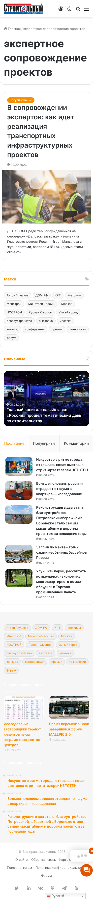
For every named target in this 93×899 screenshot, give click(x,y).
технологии (77, 329)
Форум (46, 876)
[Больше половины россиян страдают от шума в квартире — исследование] (18, 490)
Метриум (74, 295)
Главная (14, 29)
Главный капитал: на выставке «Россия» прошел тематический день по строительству (43, 415)
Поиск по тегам (19, 868)
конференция (35, 329)
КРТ (58, 295)
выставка (46, 321)
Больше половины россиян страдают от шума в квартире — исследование (59, 488)
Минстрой (14, 304)
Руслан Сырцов (40, 312)
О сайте (21, 860)
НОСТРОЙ (14, 312)
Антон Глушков (18, 295)
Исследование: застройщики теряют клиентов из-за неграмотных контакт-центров (24, 734)
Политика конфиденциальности (60, 868)
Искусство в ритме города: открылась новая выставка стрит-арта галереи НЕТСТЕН (62, 464)
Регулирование (21, 100)
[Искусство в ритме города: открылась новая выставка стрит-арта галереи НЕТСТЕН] (18, 466)
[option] (46, 398)
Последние (14, 443)
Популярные (44, 443)
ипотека (65, 321)
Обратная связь (43, 860)
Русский (57, 896)
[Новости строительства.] (23, 8)
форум (11, 338)
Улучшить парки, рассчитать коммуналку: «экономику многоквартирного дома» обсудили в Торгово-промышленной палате (61, 581)
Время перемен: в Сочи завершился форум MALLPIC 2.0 (69, 729)
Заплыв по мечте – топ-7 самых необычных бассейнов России (61, 552)
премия (57, 329)
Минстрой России (41, 304)
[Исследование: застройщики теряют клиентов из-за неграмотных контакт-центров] (24, 707)
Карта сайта (68, 860)
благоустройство (19, 321)
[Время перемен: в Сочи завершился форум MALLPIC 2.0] (69, 707)
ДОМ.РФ (41, 295)
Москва (66, 304)
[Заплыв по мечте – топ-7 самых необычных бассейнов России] (18, 554)
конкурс (12, 329)
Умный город (68, 312)
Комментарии (76, 443)
